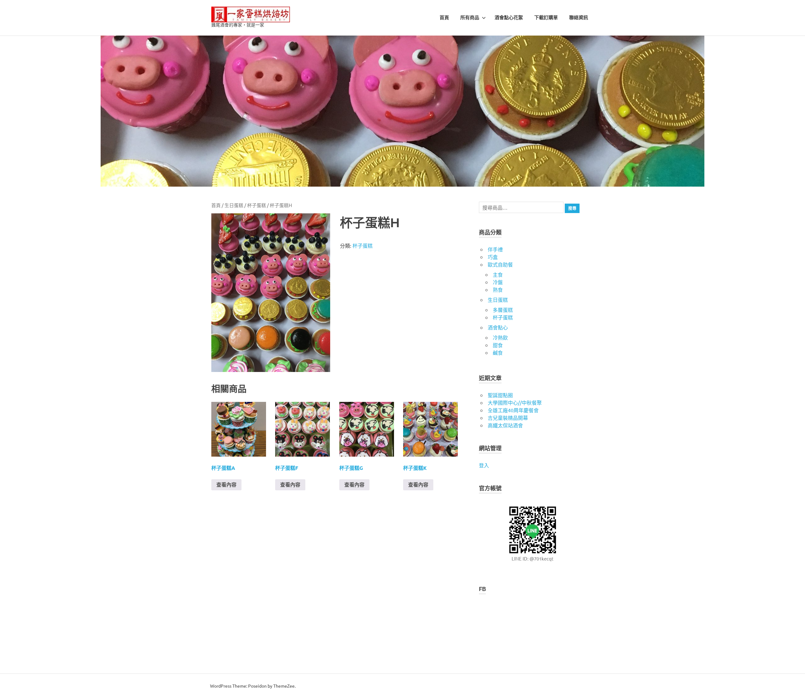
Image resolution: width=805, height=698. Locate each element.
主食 (498, 274)
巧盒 (493, 257)
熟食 (498, 289)
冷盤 (498, 282)
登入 (484, 465)
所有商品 (469, 17)
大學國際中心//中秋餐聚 (515, 402)
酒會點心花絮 (509, 17)
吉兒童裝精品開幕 (508, 417)
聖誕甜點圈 (500, 395)
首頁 (444, 17)
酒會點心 (498, 327)
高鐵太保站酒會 (505, 425)
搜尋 (572, 208)
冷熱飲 (500, 337)
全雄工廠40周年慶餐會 (513, 410)
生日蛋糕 (234, 205)
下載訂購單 (546, 17)
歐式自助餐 (500, 264)
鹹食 (498, 352)
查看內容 (226, 484)
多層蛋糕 (503, 310)
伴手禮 (495, 249)
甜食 (498, 345)
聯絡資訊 (578, 17)
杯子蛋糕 (256, 205)
